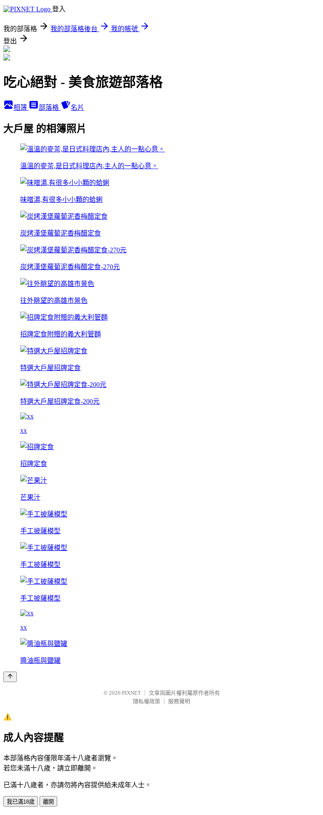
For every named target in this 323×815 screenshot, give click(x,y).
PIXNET (131, 693)
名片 (77, 107)
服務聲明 (179, 701)
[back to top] (10, 677)
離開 (48, 802)
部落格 (50, 107)
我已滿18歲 (20, 802)
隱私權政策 (146, 701)
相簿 (21, 107)
